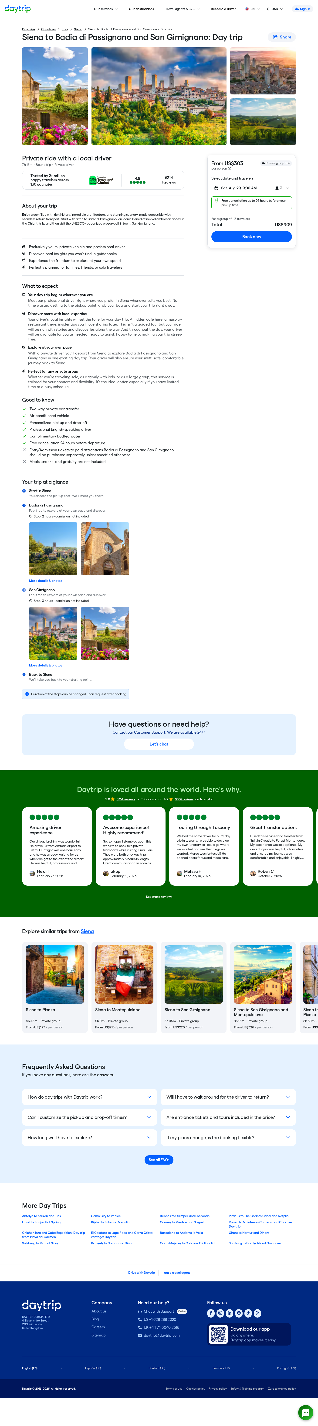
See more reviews (159, 897)
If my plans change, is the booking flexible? (210, 1137)
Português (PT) (286, 1368)
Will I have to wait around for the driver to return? (217, 1097)
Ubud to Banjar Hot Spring (41, 1222)
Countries (48, 29)
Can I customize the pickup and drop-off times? (77, 1117)
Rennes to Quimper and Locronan (185, 1216)
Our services (103, 9)
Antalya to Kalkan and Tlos (41, 1216)
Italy (65, 29)
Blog (95, 1319)
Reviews (169, 182)
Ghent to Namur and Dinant (249, 1233)
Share (285, 37)
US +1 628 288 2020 (160, 1320)
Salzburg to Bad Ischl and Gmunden (255, 1243)
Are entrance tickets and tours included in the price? (220, 1117)
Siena (78, 29)
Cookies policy (195, 1388)
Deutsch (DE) (157, 1368)
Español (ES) (93, 1368)
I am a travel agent (176, 1272)
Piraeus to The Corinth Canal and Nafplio (258, 1216)
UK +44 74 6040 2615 (161, 1327)
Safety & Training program (247, 1388)
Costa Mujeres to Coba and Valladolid (187, 1243)
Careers (98, 1327)
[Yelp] (257, 1313)
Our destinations (141, 9)
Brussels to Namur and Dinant (113, 1243)
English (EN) (29, 1368)
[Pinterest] (239, 1313)
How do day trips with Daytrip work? (65, 1097)
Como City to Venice (106, 1216)
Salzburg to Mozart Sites (40, 1243)
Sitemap (98, 1335)
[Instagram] (220, 1313)
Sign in (305, 9)
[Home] (18, 9)
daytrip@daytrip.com (162, 1335)
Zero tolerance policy (282, 1388)
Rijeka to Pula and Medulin (110, 1222)
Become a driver (223, 9)
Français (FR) (221, 1368)
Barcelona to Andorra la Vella (181, 1233)
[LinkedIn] (229, 1313)
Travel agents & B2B (180, 9)
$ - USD (272, 9)
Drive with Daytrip (141, 1272)
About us (98, 1311)
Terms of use (174, 1388)
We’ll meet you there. (88, 496)
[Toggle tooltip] (229, 168)
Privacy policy (218, 1388)
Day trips (28, 29)
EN (252, 9)
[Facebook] (211, 1313)
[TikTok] (248, 1313)
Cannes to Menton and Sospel (181, 1222)
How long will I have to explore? (60, 1137)
